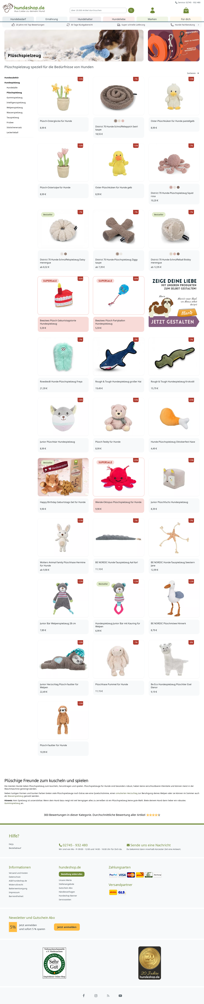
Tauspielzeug (13, 117)
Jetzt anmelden (66, 927)
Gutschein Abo (65, 888)
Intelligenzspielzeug (16, 102)
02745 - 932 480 (75, 845)
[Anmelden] (153, 10)
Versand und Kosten (18, 873)
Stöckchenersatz (14, 127)
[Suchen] (131, 10)
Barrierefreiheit (16, 896)
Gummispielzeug (14, 97)
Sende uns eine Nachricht (150, 845)
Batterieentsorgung (18, 888)
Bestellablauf (15, 848)
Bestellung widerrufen (71, 874)
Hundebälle (12, 87)
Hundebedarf (18, 19)
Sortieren (191, 73)
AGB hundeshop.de (18, 880)
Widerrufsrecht (16, 884)
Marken (152, 19)
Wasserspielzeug (14, 112)
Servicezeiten (65, 899)
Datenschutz (15, 877)
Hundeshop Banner (68, 895)
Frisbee (10, 122)
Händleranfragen (67, 891)
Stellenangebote (66, 884)
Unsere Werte (65, 880)
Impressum (14, 892)
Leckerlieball (12, 132)
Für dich (186, 19)
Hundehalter (85, 19)
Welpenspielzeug (15, 107)
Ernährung (52, 19)
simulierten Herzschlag (127, 793)
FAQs (11, 844)
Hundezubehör (11, 77)
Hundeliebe (118, 19)
